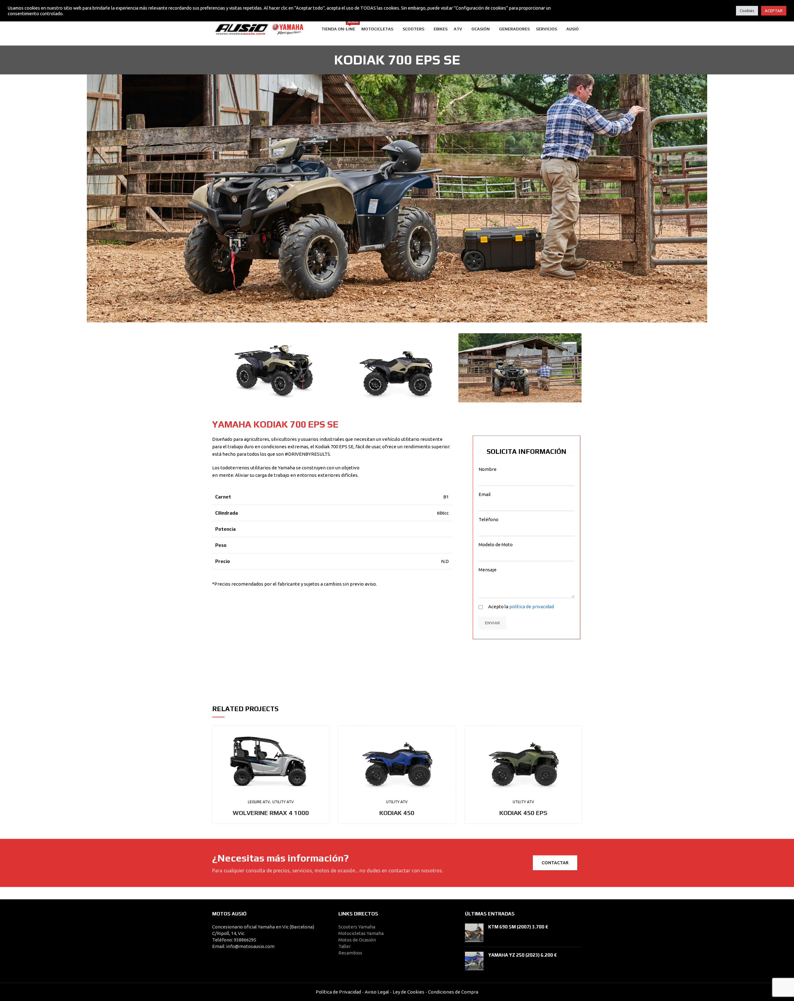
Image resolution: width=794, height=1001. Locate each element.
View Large (324, 730)
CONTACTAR (555, 862)
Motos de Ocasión (357, 939)
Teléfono (488, 519)
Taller (344, 946)
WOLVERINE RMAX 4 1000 (271, 812)
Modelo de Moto (496, 544)
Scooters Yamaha (356, 926)
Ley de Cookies (408, 991)
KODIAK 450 (396, 812)
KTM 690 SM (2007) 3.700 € (518, 926)
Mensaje (488, 569)
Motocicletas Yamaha (361, 933)
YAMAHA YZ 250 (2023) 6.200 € (522, 955)
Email (485, 494)
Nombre (488, 469)
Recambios (350, 952)
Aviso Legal (377, 991)
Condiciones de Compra (452, 991)
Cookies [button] (747, 10)
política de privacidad (531, 606)
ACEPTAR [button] (774, 10)
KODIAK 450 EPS (523, 812)
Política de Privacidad (338, 991)
